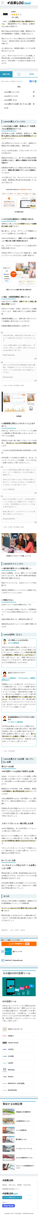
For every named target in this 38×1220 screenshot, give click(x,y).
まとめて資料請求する (16, 944)
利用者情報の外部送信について (10, 1189)
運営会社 (4, 1185)
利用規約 (19, 1185)
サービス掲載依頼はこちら (11, 1197)
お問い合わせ (12, 1185)
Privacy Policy (27, 1185)
